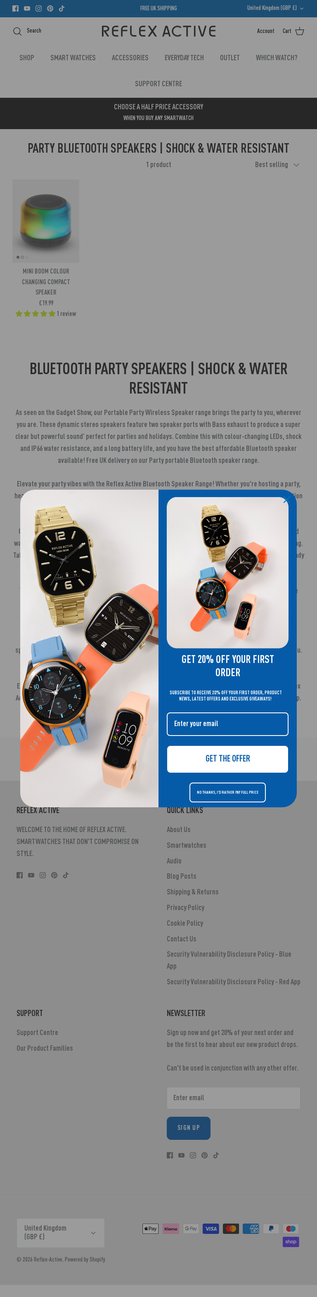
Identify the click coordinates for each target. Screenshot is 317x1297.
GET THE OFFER (228, 759)
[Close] (287, 499)
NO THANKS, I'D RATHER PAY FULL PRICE (227, 792)
